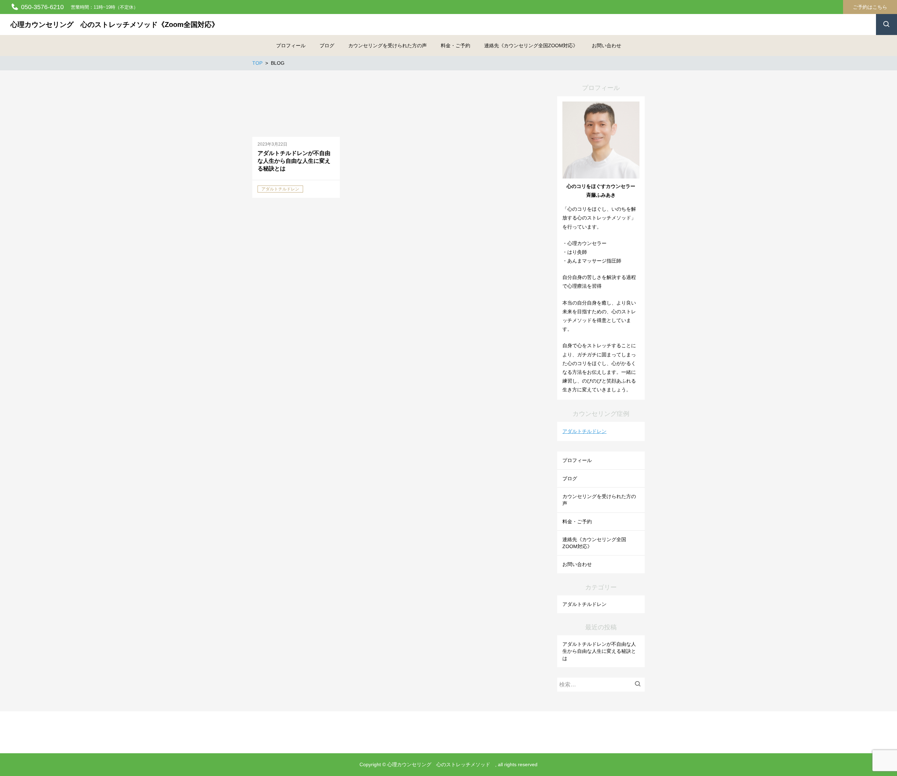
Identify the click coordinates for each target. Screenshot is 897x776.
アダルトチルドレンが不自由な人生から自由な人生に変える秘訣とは (599, 651)
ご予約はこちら (870, 7)
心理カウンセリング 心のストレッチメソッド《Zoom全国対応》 (115, 24)
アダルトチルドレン (584, 431)
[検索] (639, 685)
